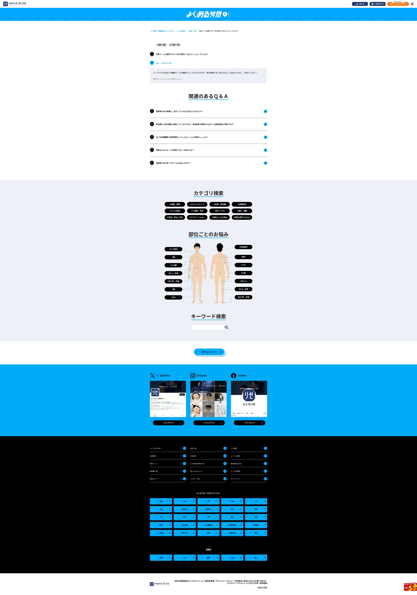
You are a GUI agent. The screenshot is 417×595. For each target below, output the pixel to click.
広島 (208, 533)
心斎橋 (161, 533)
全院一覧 (193, 448)
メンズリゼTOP (155, 448)
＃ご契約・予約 (175, 45)
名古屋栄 (185, 525)
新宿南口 (185, 509)
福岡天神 (232, 533)
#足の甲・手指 (243, 297)
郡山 (256, 558)
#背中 (243, 257)
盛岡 (208, 558)
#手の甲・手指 (173, 281)
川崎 (208, 517)
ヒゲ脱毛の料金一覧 (197, 463)
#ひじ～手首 (173, 273)
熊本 (256, 533)
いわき (232, 558)
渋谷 (232, 509)
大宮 (208, 501)
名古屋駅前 (208, 525)
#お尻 (243, 273)
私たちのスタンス (196, 471)
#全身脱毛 (243, 247)
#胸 (173, 257)
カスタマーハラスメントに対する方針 (243, 583)
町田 (184, 517)
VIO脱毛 (193, 456)
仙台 (184, 501)
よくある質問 (181, 31)
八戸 (184, 558)
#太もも (243, 281)
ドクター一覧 (194, 479)
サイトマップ (235, 479)
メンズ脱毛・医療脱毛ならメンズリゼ (162, 31)
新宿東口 (208, 509)
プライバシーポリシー (225, 581)
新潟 (256, 517)
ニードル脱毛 (235, 456)
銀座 (256, 509)
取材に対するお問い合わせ (255, 581)
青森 (160, 558)
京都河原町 (232, 525)
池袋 (160, 509)
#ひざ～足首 (243, 289)
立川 (160, 517)
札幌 (160, 501)
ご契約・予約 (192, 31)
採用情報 (263, 583)
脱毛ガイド (153, 479)
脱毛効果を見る (236, 463)
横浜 (232, 517)
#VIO (173, 297)
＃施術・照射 (161, 45)
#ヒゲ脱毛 (173, 249)
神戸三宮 (185, 533)
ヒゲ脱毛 (234, 448)
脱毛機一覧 (153, 471)
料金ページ (153, 463)
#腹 (173, 289)
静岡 (160, 525)
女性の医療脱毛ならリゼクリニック (189, 581)
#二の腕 (173, 265)
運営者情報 (209, 581)
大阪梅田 (256, 525)
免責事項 (239, 581)
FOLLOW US (168, 423)
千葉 (232, 501)
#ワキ (243, 265)
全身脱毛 (153, 456)
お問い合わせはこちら (209, 352)
